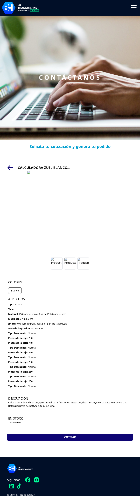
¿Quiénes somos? (68, 480)
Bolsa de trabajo (104, 472)
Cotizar (70, 437)
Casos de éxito (70, 488)
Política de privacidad (100, 480)
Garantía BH (107, 488)
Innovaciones (71, 472)
